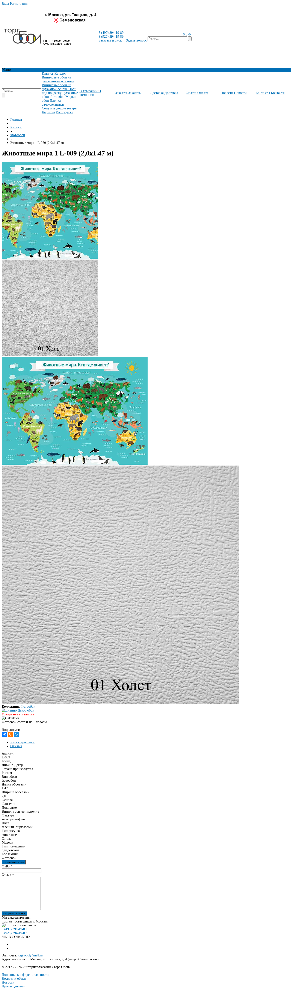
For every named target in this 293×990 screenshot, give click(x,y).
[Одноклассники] (10, 734)
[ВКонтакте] (4, 734)
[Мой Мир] (16, 734)
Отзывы (16, 746)
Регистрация (19, 3)
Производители (13, 986)
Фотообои (17, 135)
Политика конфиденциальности (25, 974)
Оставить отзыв (13, 862)
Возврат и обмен (14, 978)
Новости (8, 982)
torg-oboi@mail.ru (30, 955)
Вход (5, 3)
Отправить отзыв (14, 913)
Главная (16, 119)
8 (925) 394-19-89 (111, 36)
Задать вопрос (136, 40)
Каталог (16, 127)
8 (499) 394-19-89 (111, 32)
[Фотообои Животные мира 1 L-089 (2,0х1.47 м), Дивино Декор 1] (50, 257)
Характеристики (22, 742)
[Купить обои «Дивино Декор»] (18, 710)
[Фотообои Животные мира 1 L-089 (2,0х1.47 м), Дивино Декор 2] (50, 355)
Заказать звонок (110, 40)
